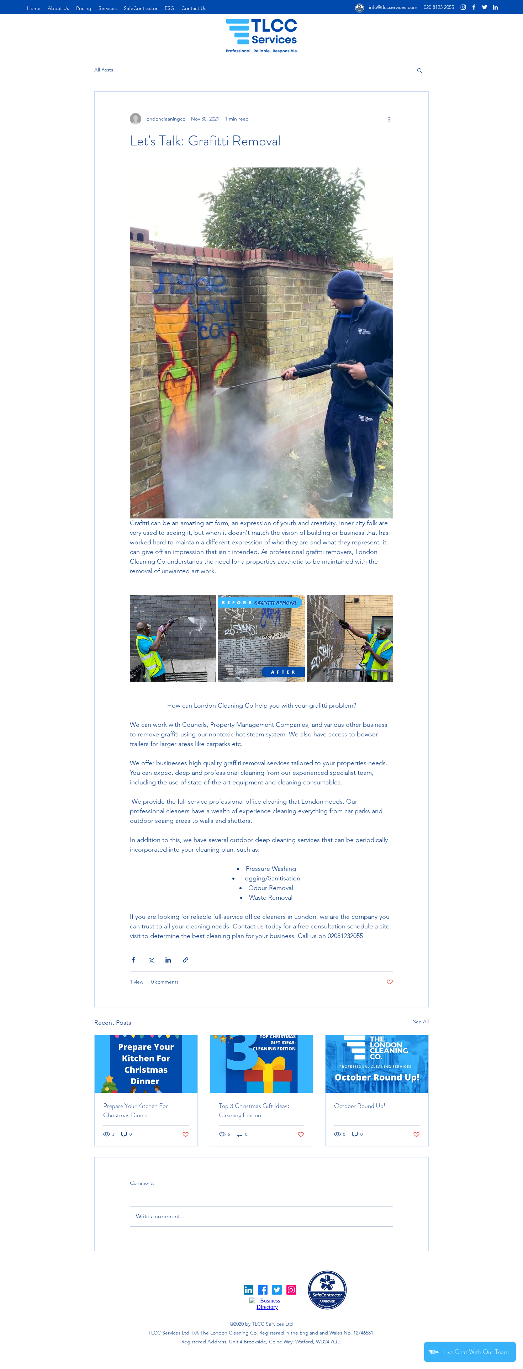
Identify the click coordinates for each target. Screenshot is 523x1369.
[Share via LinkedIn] (168, 960)
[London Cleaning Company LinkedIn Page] (495, 7)
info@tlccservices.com (393, 7)
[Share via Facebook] (133, 960)
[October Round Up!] (377, 1064)
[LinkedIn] (248, 1290)
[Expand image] (173, 638)
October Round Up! (359, 1105)
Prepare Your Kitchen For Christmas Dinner (135, 1110)
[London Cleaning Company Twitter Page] (484, 7)
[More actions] (389, 118)
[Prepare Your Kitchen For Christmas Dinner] (146, 1064)
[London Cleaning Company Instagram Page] (463, 7)
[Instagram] (291, 1290)
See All (421, 1021)
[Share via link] (185, 960)
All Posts (103, 69)
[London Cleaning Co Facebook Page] (473, 7)
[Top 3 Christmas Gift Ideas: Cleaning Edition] (261, 1064)
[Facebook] (263, 1290)
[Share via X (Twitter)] (150, 960)
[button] (419, 70)
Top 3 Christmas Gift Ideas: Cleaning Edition (254, 1110)
